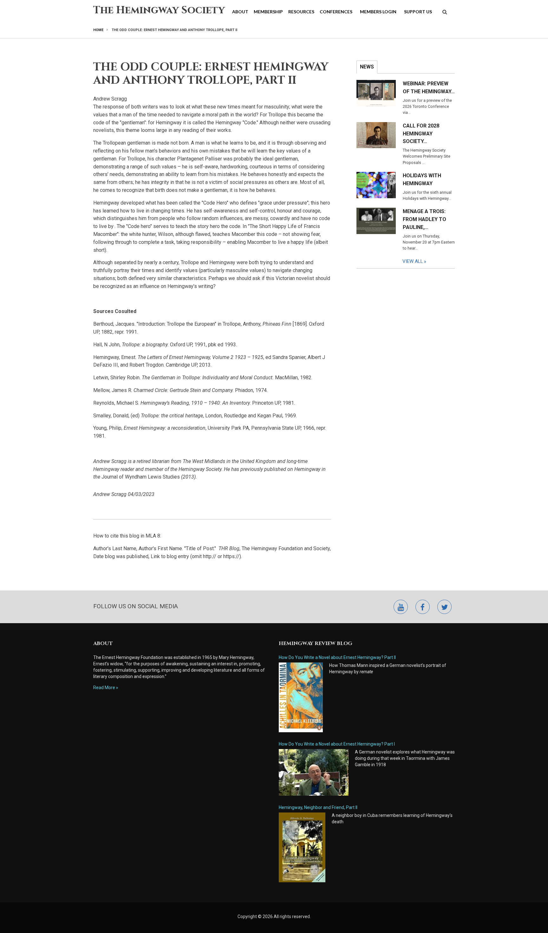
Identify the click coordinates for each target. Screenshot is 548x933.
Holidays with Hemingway (422, 179)
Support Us (418, 11)
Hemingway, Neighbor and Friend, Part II (318, 807)
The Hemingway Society (159, 10)
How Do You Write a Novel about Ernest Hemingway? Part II (337, 657)
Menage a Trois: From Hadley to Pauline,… (424, 219)
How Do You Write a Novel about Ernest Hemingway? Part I (337, 744)
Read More (104, 687)
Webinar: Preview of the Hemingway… (429, 88)
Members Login (378, 11)
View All (412, 261)
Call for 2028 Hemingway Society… (421, 134)
